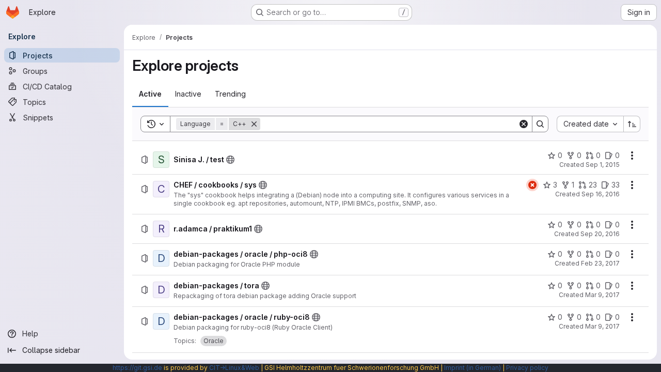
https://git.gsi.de (137, 367)
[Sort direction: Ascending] (632, 124)
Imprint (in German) (472, 367)
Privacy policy (527, 367)
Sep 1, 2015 (603, 164)
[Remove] (254, 124)
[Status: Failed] (532, 185)
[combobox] (590, 124)
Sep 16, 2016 (600, 194)
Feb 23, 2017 (600, 263)
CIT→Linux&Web (234, 367)
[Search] (540, 124)
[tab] (150, 94)
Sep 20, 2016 (600, 234)
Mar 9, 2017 (602, 295)
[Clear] (523, 124)
